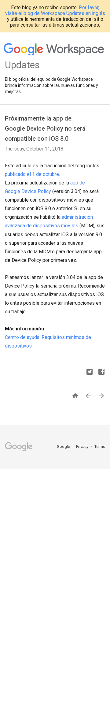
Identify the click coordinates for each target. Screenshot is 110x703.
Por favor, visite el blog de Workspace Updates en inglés (55, 10)
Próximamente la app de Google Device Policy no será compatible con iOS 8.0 (45, 128)
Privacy (82, 446)
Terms (99, 446)
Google (64, 446)
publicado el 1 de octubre (32, 174)
